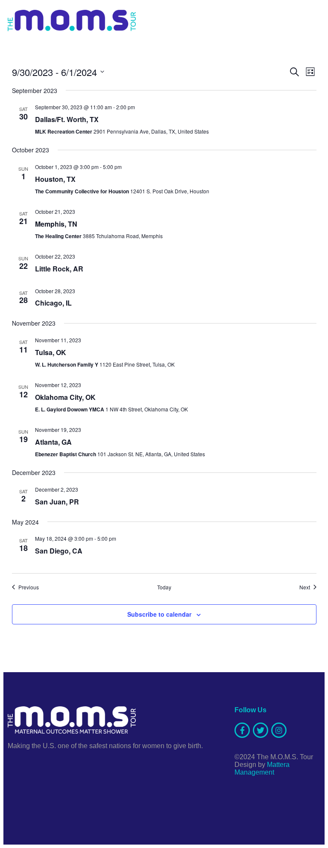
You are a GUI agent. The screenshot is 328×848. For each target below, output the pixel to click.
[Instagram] (279, 730)
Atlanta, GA (53, 442)
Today (164, 587)
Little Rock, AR (59, 269)
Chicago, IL (53, 303)
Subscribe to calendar (159, 614)
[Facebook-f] (242, 730)
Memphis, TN (56, 224)
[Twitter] (260, 730)
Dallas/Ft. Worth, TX (67, 119)
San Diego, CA (58, 551)
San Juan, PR (57, 502)
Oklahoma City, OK (65, 397)
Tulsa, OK (50, 352)
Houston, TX (55, 179)
